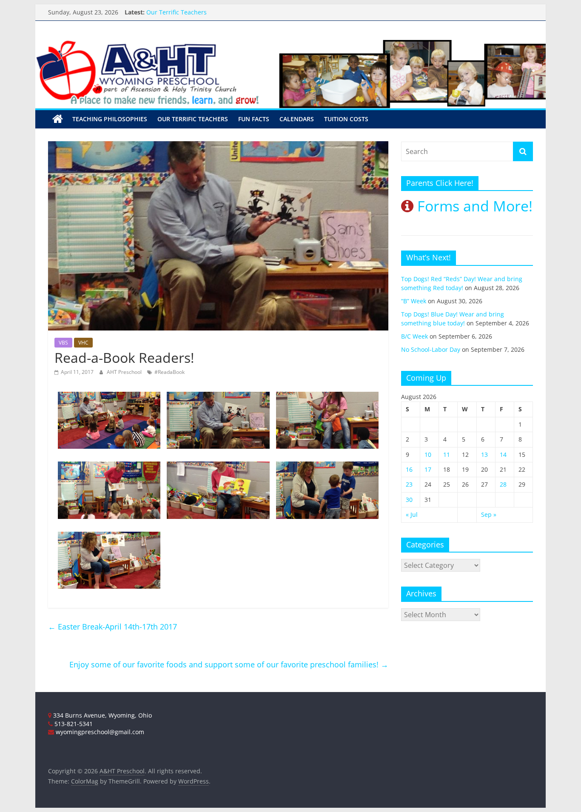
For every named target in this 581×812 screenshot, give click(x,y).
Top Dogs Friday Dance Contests (192, 10)
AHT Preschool (125, 372)
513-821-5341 (73, 724)
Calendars (296, 119)
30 (409, 500)
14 (503, 454)
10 (427, 454)
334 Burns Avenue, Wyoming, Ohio (101, 715)
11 (446, 454)
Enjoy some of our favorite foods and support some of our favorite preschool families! (228, 664)
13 (484, 454)
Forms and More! (473, 206)
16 (409, 469)
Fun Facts (253, 119)
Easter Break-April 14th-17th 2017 (112, 626)
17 (427, 469)
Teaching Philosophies (109, 119)
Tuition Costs (346, 119)
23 (409, 484)
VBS (63, 342)
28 (503, 484)
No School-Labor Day (430, 349)
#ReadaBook (169, 372)
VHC (83, 342)
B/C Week (414, 336)
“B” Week (413, 301)
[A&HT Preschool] (57, 119)
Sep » (488, 514)
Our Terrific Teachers (192, 119)
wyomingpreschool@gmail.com (99, 732)
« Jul (412, 514)
